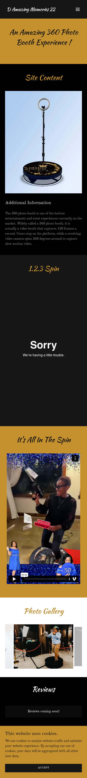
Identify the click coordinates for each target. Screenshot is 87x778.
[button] (77, 9)
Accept (43, 768)
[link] (31, 10)
